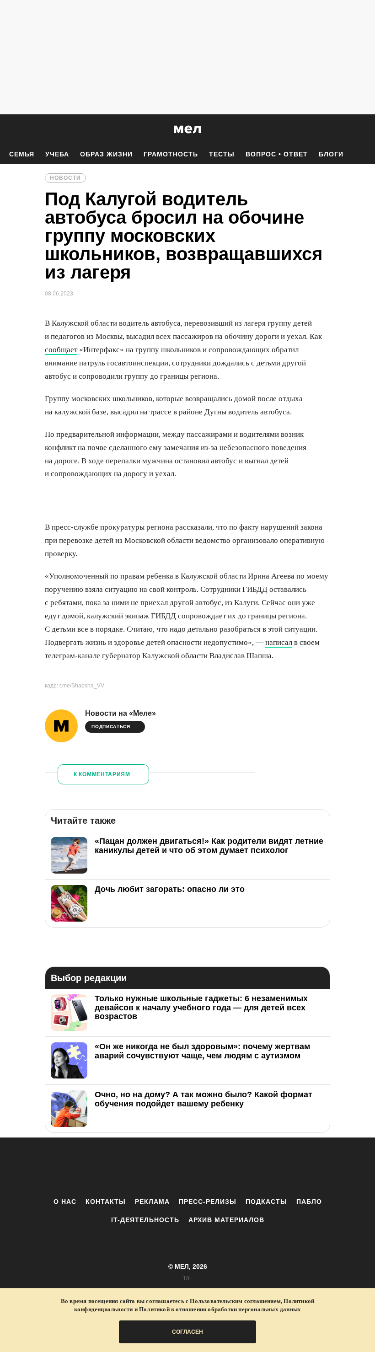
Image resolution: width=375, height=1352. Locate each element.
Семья (21, 154)
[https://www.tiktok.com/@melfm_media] (187, 1167)
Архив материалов (226, 1219)
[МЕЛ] (187, 129)
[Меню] (361, 129)
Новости (65, 178)
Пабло (309, 1201)
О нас (65, 1201)
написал (278, 642)
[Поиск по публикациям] (9, 130)
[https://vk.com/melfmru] (162, 1167)
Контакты (106, 1201)
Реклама (152, 1201)
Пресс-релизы (207, 1201)
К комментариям (102, 774)
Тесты (222, 154)
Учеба (57, 154)
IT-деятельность (145, 1219)
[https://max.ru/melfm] (263, 1167)
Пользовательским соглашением (235, 1301)
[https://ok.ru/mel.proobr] (237, 1167)
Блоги (331, 154)
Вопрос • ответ (277, 154)
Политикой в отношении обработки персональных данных (220, 1309)
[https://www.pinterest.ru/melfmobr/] (212, 1167)
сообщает (61, 349)
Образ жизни (106, 154)
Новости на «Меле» (120, 713)
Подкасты (266, 1201)
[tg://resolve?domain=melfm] (112, 1167)
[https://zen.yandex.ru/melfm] (137, 1167)
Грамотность (171, 154)
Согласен (187, 1332)
